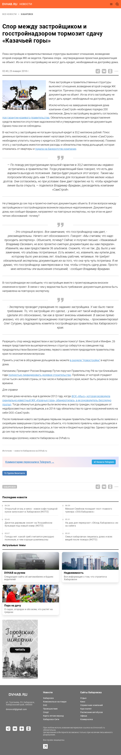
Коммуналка (86, 719)
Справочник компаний (91, 705)
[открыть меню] (111, 4)
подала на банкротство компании (55, 148)
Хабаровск (27, 14)
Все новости (9, 14)
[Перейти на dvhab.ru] (9, 4)
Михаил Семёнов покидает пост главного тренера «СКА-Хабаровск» (88, 510)
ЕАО (45, 705)
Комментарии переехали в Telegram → (29, 461)
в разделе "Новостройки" (85, 360)
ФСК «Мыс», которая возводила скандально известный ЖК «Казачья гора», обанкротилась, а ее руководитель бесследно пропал (56, 400)
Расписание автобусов (91, 712)
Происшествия (50, 709)
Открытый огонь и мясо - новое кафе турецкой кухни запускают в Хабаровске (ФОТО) (31, 510)
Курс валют (86, 709)
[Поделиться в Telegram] (98, 71)
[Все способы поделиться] (116, 71)
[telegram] (8, 728)
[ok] (28, 728)
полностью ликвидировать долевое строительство (39, 374)
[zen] (21, 728)
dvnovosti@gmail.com (16, 709)
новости (25, 4)
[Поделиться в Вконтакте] (104, 71)
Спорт (46, 712)
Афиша (83, 716)
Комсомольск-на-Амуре (54, 701)
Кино (82, 701)
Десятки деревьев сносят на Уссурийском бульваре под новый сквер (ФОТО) (28, 524)
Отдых (83, 698)
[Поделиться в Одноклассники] (110, 71)
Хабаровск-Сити (51, 719)
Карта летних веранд (53, 716)
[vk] (15, 728)
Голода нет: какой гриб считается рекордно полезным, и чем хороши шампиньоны (29, 538)
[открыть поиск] (117, 4)
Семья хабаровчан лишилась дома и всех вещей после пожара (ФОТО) (88, 538)
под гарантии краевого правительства (25, 117)
